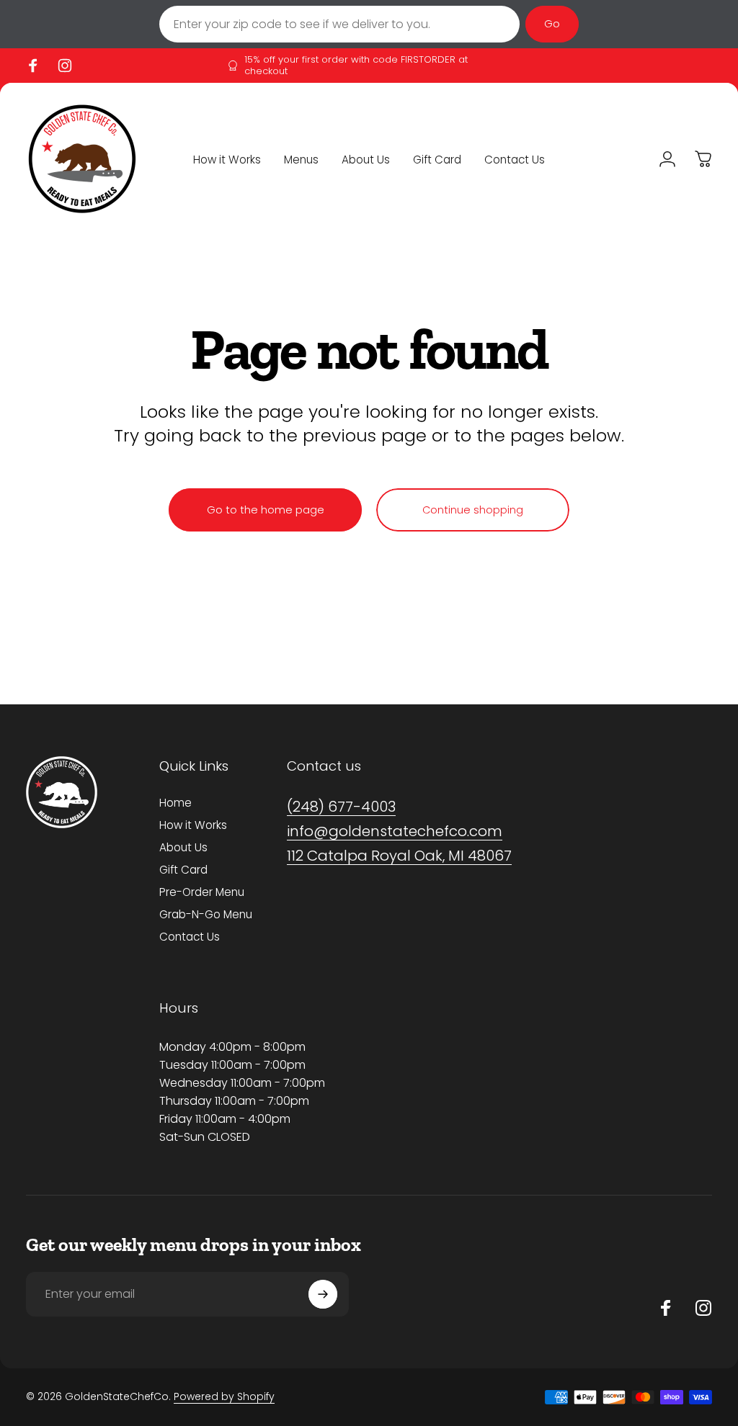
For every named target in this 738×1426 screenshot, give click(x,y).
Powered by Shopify (224, 1396)
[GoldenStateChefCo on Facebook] (666, 1308)
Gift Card (183, 869)
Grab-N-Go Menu (205, 914)
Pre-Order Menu (201, 892)
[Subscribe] (322, 1294)
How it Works (193, 825)
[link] (341, 807)
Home (175, 803)
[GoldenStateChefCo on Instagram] (703, 1308)
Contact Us (189, 936)
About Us (183, 847)
